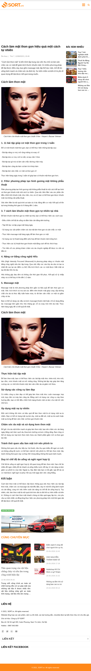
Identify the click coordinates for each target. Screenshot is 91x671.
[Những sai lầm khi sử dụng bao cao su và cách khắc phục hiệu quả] (71, 87)
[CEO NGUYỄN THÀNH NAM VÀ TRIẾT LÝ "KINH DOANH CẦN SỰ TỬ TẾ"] (39, 559)
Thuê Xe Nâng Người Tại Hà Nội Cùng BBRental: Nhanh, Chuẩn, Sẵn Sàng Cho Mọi (83, 63)
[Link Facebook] (2, 631)
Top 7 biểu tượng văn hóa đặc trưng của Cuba (83, 71)
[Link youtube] (16, 631)
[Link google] (11, 631)
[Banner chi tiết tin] (32, 524)
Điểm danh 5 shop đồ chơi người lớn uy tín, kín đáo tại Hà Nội (54, 547)
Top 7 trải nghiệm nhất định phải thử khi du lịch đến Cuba (83, 54)
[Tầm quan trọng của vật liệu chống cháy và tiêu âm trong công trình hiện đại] (16, 553)
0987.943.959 (13, 626)
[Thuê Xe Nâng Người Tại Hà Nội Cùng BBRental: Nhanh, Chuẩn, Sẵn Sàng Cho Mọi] (71, 63)
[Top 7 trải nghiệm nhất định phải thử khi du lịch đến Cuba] (71, 54)
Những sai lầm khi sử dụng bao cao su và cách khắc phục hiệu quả (84, 87)
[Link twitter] (7, 631)
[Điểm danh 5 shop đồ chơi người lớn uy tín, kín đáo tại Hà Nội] (39, 547)
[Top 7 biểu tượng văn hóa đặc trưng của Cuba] (71, 71)
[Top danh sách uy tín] (13, 5)
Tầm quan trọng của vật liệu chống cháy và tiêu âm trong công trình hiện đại (14, 571)
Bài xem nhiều (75, 47)
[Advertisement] (45, 26)
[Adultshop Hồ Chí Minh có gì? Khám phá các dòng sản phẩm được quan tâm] (39, 571)
